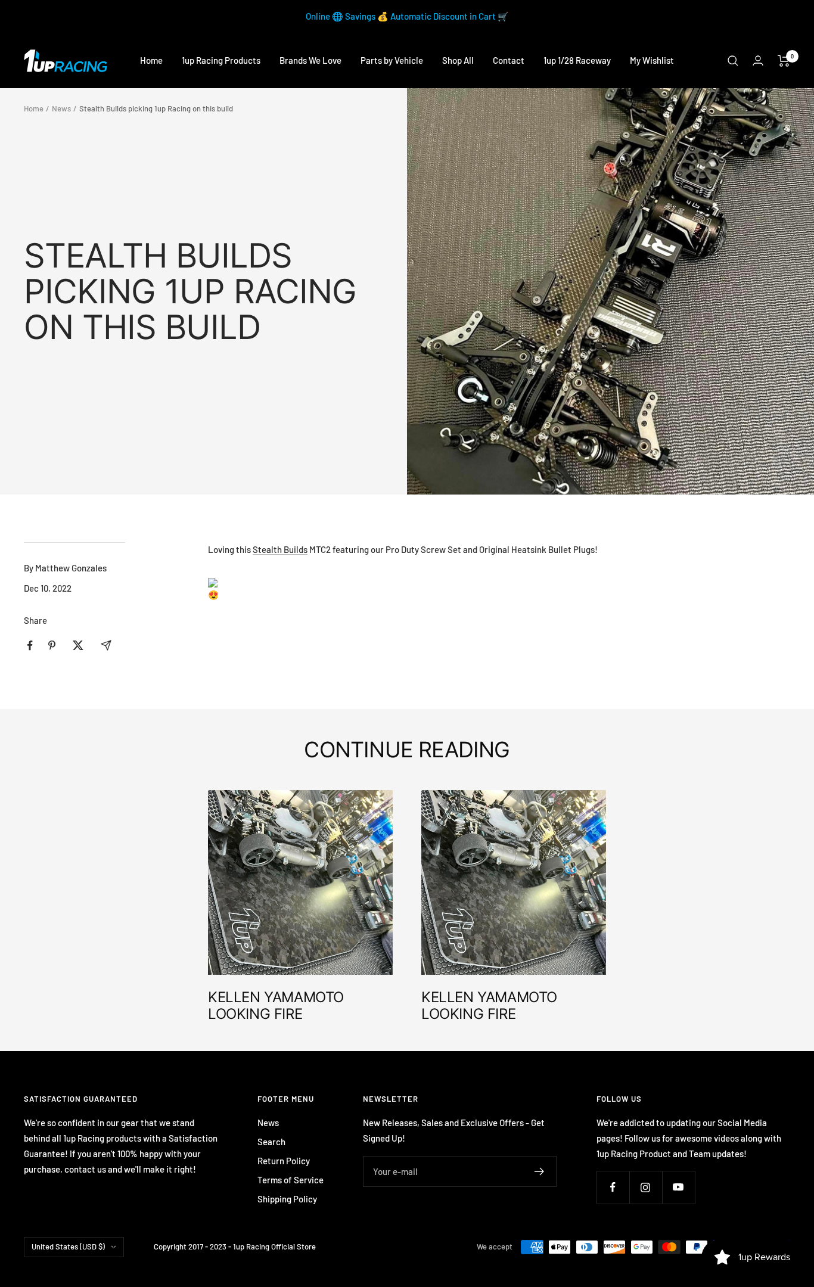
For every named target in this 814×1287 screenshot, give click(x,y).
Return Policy (283, 1160)
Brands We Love (310, 60)
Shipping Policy (287, 1198)
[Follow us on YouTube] (678, 1187)
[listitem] (30, 646)
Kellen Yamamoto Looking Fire (276, 1005)
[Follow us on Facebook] (612, 1187)
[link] (280, 549)
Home (151, 60)
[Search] (733, 60)
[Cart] (784, 61)
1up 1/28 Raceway (577, 60)
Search (271, 1141)
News (61, 108)
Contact (508, 60)
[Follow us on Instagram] (645, 1187)
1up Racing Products (221, 60)
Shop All (458, 60)
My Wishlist (652, 60)
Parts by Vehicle (392, 60)
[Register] (540, 1171)
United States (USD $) (68, 1246)
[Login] (758, 60)
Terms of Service (290, 1179)
